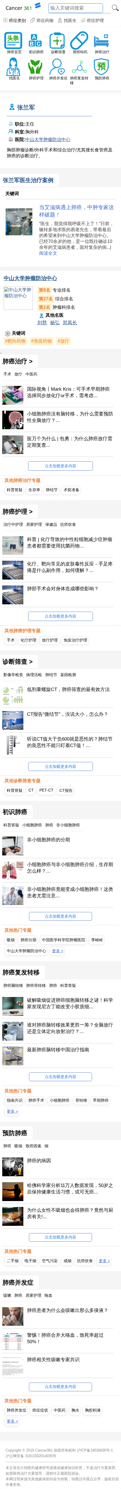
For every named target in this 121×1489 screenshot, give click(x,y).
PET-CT (46, 790)
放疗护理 (50, 640)
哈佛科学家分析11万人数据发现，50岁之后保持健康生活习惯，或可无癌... (70, 1189)
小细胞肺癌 (60, 1100)
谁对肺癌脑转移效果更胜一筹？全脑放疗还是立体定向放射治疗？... (70, 1028)
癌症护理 (95, 20)
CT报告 (66, 790)
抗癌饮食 (85, 1260)
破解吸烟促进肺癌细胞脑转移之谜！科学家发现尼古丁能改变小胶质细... (70, 1003)
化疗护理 (28, 640)
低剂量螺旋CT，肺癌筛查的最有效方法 (68, 689)
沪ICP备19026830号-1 (95, 1450)
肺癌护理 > (18, 511)
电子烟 (30, 1260)
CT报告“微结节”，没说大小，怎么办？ (67, 714)
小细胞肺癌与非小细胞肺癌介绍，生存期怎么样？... (70, 868)
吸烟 (11, 940)
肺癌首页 (14, 52)
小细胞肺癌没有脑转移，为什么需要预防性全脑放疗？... (70, 417)
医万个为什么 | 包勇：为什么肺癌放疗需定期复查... (69, 442)
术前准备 (71, 490)
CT (31, 790)
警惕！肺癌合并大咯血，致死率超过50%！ (65, 1338)
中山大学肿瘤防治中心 (47, 139)
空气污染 (50, 1260)
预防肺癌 (102, 78)
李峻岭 (97, 940)
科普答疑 (15, 490)
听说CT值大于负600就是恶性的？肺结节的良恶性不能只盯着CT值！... (70, 742)
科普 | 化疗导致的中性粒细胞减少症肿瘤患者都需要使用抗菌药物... (69, 543)
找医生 (70, 20)
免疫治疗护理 (75, 640)
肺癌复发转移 (21, 972)
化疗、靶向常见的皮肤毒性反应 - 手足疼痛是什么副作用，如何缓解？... (70, 567)
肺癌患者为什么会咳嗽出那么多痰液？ (67, 1310)
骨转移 (81, 1100)
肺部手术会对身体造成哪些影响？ (63, 588)
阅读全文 (48, 253)
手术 (11, 640)
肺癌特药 (80, 52)
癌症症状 (40, 1410)
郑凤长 (70, 322)
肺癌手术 (36, 1100)
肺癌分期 (28, 940)
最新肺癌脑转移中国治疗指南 (58, 1049)
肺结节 (52, 490)
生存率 (34, 490)
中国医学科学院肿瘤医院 (63, 940)
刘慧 (42, 322)
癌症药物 (45, 20)
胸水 (75, 1410)
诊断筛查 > (18, 661)
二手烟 (13, 1260)
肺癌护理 (36, 78)
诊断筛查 (58, 52)
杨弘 (55, 322)
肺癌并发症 (58, 78)
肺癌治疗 (102, 52)
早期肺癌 (101, 1100)
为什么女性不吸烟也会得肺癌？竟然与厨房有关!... (70, 1213)
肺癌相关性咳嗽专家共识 (53, 1359)
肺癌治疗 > (18, 361)
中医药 (60, 1410)
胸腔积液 (93, 1410)
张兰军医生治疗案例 (28, 180)
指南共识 (15, 1100)
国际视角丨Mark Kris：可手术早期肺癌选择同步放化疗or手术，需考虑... (68, 392)
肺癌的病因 (39, 1160)
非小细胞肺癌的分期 (48, 839)
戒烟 (67, 1260)
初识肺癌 (36, 52)
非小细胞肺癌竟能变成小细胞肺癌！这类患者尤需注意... (70, 892)
